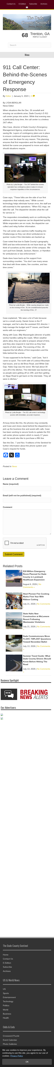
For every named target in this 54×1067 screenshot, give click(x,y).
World (5, 1010)
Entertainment (9, 997)
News (14, 466)
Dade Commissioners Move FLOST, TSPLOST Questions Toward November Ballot (37, 639)
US (4, 989)
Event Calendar (10, 1040)
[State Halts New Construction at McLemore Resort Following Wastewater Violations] (14, 620)
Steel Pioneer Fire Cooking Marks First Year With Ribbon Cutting (36, 597)
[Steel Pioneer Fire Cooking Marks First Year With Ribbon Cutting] (14, 600)
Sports (6, 993)
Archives (43, 4)
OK (27, 1062)
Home (5, 955)
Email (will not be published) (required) (22, 495)
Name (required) (11, 484)
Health (6, 1018)
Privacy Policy (16, 1056)
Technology (8, 1001)
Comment (7, 507)
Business (7, 1014)
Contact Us (11, 4)
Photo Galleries (10, 1044)
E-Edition (22, 4)
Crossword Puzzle (11, 1036)
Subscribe (33, 4)
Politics (6, 1005)
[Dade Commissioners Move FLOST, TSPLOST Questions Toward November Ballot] (14, 643)
